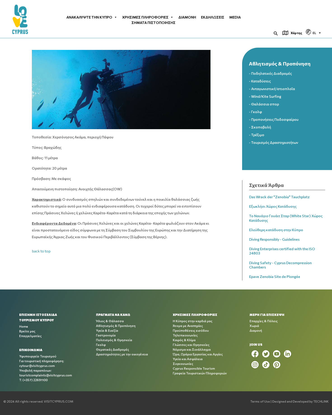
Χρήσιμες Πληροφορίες (145, 17)
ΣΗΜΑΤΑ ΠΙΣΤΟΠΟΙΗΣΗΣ (153, 22)
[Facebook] (255, 353)
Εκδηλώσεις (212, 17)
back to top (41, 251)
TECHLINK (321, 401)
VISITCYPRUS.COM (58, 401)
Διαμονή (187, 17)
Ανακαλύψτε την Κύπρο (89, 17)
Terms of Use (260, 401)
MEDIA (235, 17)
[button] (276, 33)
